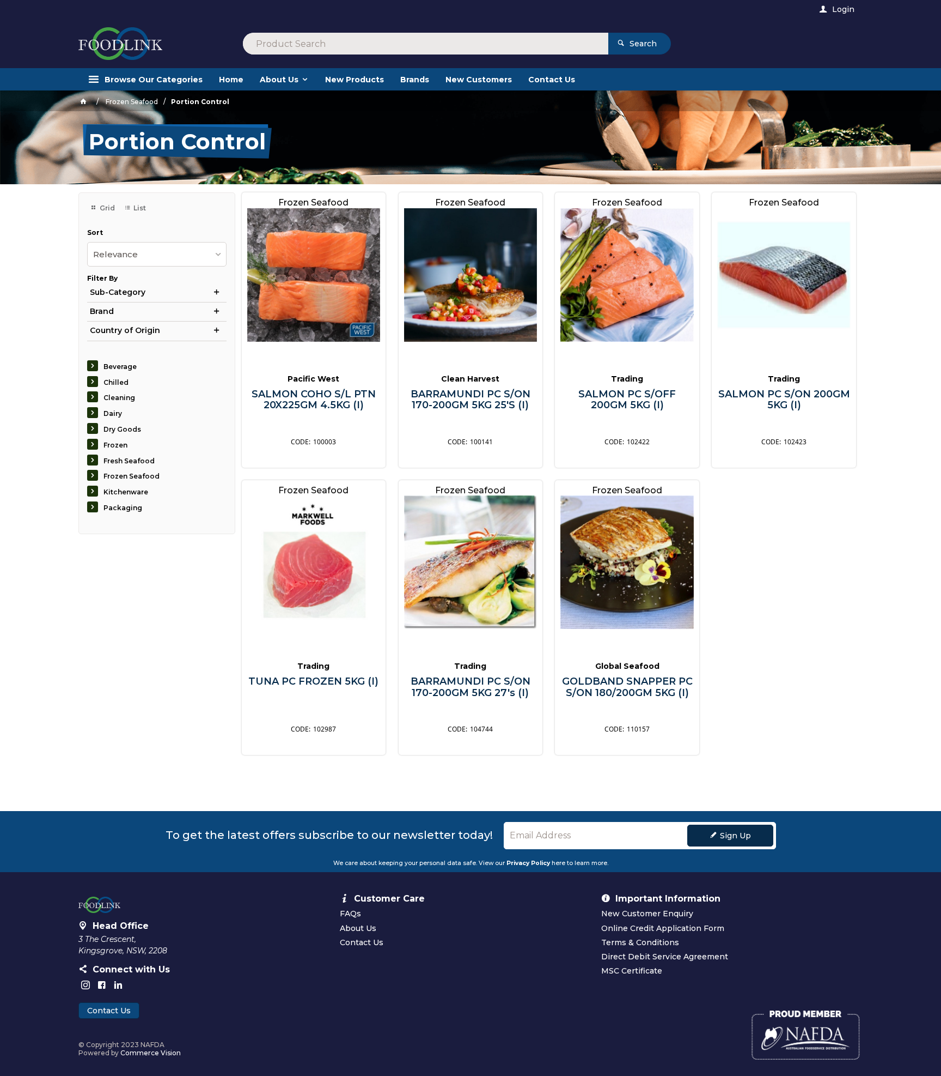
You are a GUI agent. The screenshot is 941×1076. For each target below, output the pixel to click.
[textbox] (425, 44)
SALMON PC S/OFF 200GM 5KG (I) (627, 400)
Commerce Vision (150, 1053)
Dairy (112, 413)
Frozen (115, 445)
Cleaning (119, 398)
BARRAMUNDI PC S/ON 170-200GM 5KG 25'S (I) (470, 400)
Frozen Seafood (131, 476)
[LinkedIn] (118, 985)
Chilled (116, 382)
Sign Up (735, 836)
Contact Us (109, 1010)
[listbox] (157, 254)
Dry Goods (122, 429)
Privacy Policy (528, 863)
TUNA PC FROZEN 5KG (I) (313, 681)
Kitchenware (125, 492)
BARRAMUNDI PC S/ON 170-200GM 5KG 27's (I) (470, 687)
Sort (95, 233)
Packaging (122, 508)
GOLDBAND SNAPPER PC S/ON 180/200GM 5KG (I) (627, 687)
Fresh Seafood (129, 461)
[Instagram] (85, 985)
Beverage (120, 366)
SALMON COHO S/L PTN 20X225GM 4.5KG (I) (314, 400)
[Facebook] (102, 985)
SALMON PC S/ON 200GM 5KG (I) (784, 400)
